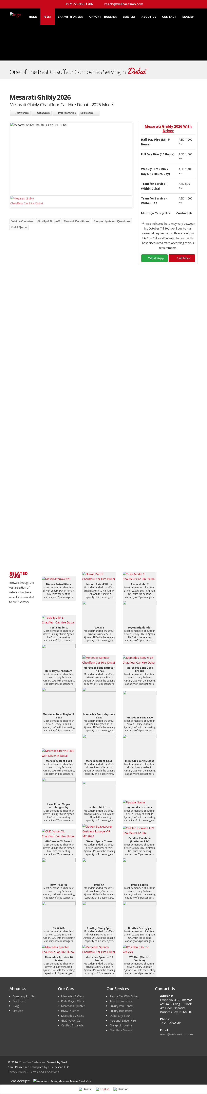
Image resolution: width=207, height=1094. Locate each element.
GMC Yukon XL (70, 1020)
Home (33, 17)
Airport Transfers (31, 373)
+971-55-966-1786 (78, 4)
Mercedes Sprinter (73, 1006)
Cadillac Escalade (72, 1025)
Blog (16, 1006)
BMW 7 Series (70, 1011)
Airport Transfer (103, 17)
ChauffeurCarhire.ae (32, 1062)
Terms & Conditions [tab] (76, 221)
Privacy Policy (17, 1072)
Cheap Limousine (121, 1025)
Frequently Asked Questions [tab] (112, 221)
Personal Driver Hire (123, 1020)
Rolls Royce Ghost (73, 1001)
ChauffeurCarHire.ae (113, 235)
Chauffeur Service (31, 393)
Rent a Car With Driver (124, 996)
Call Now (183, 258)
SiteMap (18, 1011)
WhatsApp (155, 258)
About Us (149, 17)
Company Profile (23, 996)
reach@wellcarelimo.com (123, 4)
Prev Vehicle (22, 113)
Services (129, 17)
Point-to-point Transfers (37, 354)
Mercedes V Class (72, 1016)
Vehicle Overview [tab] (22, 221)
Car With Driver (70, 17)
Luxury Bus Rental (121, 1011)
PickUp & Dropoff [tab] (48, 221)
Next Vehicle (87, 113)
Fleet (47, 17)
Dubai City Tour (120, 1016)
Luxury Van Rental (121, 1006)
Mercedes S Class (72, 996)
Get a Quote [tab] (19, 227)
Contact (169, 17)
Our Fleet (19, 1001)
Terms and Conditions (44, 1072)
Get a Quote (43, 113)
